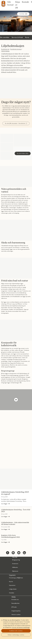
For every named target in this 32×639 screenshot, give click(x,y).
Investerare (15, 563)
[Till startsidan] (3, 4)
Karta (27, 37)
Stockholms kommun (15, 49)
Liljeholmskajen (12, 46)
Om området (4, 37)
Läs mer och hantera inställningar (21, 627)
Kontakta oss (15, 599)
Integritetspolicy (16, 611)
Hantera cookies (16, 614)
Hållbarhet (15, 567)
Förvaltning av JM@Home (16, 578)
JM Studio (14, 607)
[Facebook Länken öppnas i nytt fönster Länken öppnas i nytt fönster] (7, 552)
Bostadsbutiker (16, 603)
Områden (11, 593)
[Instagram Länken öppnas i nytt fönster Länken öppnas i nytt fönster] (13, 552)
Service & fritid (17, 37)
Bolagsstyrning (16, 560)
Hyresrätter (12, 585)
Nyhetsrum (15, 571)
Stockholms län (5, 49)
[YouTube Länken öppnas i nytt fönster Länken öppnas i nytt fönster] (18, 552)
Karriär (11, 581)
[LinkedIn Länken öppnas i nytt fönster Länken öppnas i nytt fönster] (24, 552)
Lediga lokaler (13, 589)
